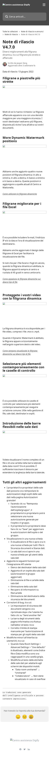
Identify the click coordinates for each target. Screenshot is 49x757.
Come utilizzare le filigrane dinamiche (20, 193)
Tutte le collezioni (10, 31)
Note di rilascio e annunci (32, 31)
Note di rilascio (11, 34)
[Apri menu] (44, 4)
